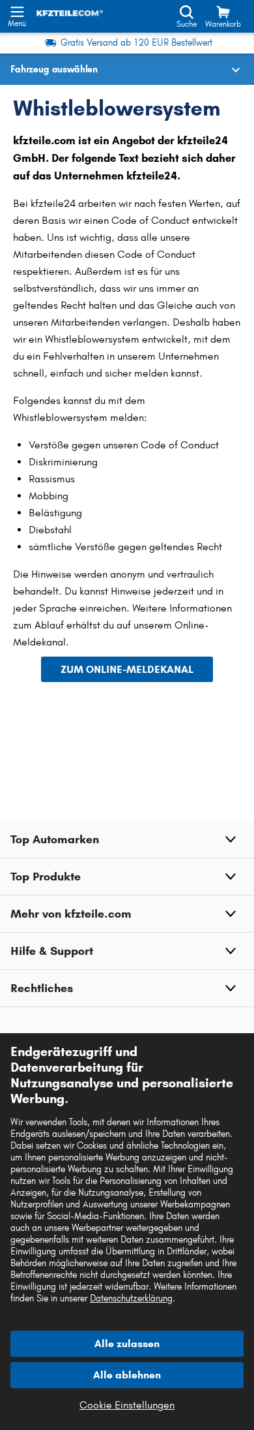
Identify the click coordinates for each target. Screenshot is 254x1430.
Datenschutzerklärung (131, 1298)
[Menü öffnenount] (17, 10)
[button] (127, 839)
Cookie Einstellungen (127, 1405)
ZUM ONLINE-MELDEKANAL (127, 669)
